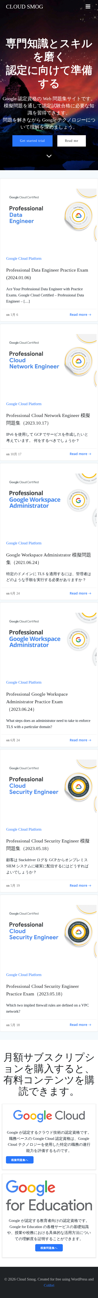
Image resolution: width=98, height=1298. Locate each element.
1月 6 (14, 315)
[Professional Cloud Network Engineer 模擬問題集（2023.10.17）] (49, 360)
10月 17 (15, 454)
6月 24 (15, 593)
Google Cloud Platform (23, 258)
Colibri (49, 1285)
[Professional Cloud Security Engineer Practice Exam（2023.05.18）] (49, 931)
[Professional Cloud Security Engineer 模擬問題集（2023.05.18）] (49, 786)
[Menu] (88, 7)
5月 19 (15, 885)
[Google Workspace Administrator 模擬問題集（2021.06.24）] (49, 500)
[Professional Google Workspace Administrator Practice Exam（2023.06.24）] (49, 639)
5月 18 (15, 1025)
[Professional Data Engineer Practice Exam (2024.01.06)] (49, 215)
